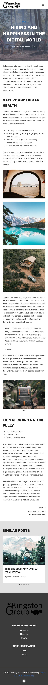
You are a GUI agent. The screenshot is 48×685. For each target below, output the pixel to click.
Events (24, 638)
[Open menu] (43, 5)
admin (16, 46)
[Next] (42, 559)
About (24, 650)
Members (24, 630)
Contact (24, 654)
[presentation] (24, 550)
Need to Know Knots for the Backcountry (36, 511)
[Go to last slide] (4, 394)
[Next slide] (43, 394)
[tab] (23, 410)
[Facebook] (24, 681)
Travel (24, 22)
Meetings (24, 634)
